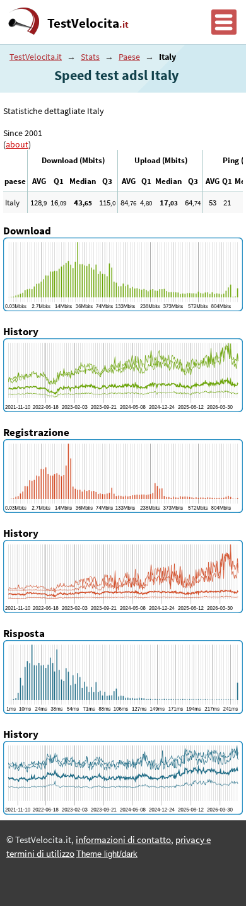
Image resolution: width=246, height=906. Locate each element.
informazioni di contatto (123, 840)
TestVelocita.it (35, 56)
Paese (129, 56)
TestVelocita (88, 23)
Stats (90, 56)
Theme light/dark (107, 854)
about (17, 144)
